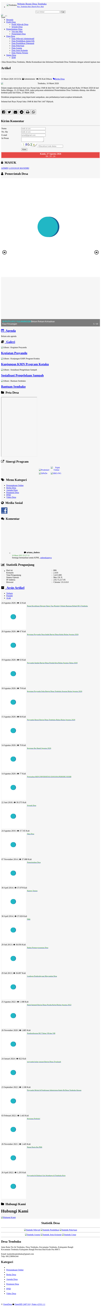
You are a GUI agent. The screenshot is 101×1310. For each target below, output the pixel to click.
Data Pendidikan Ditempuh (23, 43)
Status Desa (11, 55)
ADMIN (4, 168)
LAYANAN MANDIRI (19, 168)
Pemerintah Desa (19, 34)
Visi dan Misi (17, 31)
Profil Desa (11, 22)
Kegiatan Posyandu (14, 353)
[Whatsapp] (33, 112)
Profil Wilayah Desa (20, 24)
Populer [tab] (9, 596)
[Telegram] (21, 112)
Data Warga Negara (20, 53)
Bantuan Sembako (13, 386)
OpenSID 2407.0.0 (22, 1304)
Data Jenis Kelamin (20, 50)
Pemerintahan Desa (14, 29)
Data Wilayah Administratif (23, 38)
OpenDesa (7, 1304)
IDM (14, 57)
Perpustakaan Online (15, 485)
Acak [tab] (8, 598)
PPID (8, 495)
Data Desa (10, 36)
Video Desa (11, 497)
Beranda (9, 20)
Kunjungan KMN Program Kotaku (25, 364)
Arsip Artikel (14, 587)
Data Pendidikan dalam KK (23, 41)
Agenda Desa (12, 490)
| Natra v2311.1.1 (38, 1304)
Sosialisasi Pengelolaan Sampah (22, 375)
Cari (62, 12)
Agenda (10, 330)
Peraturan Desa (12, 492)
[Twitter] (9, 112)
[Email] (15, 112)
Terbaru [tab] (9, 593)
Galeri (10, 342)
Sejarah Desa (17, 27)
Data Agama (17, 48)
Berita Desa (60, 79)
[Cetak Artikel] (27, 112)
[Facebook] (3, 112)
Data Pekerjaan (18, 46)
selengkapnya (46, 550)
